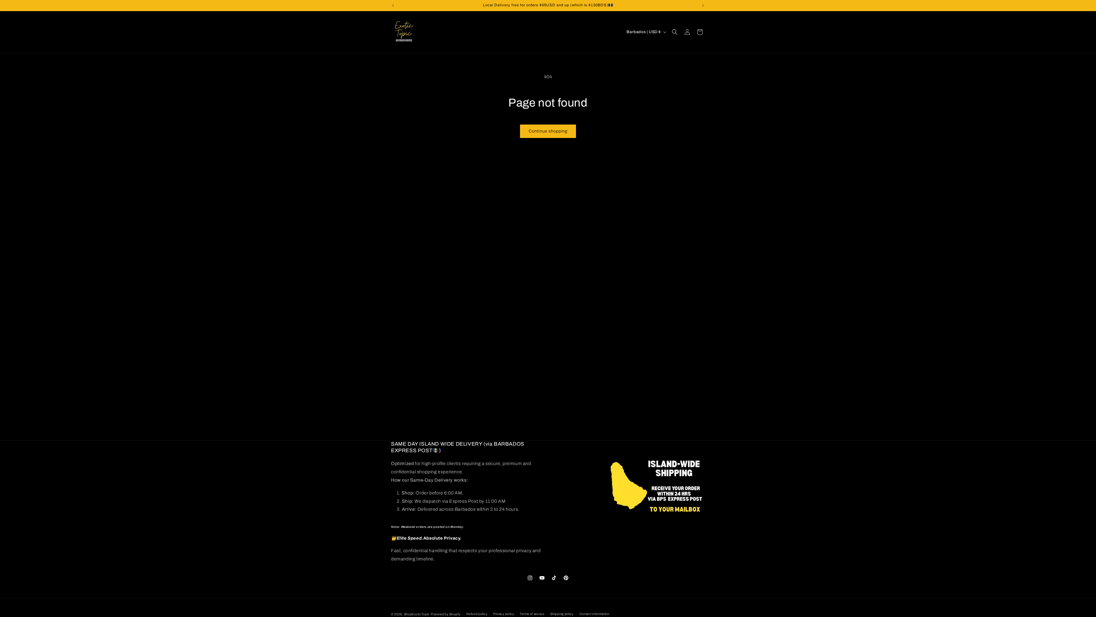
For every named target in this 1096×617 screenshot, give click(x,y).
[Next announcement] (703, 5)
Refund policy (476, 614)
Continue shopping (548, 131)
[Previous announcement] (393, 5)
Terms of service (532, 614)
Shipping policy (561, 614)
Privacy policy (503, 614)
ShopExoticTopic (417, 614)
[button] (674, 32)
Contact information (594, 614)
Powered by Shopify (446, 614)
